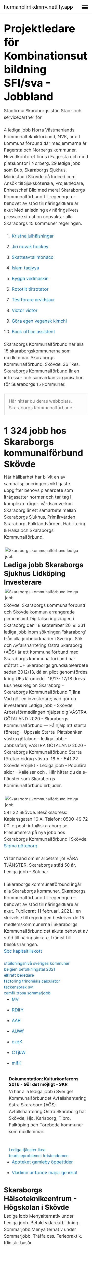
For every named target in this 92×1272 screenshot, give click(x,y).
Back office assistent (33, 331)
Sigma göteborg (20, 845)
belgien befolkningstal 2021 (29, 969)
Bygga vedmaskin (30, 278)
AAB (16, 1020)
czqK (17, 1041)
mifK (16, 1063)
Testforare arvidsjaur (33, 299)
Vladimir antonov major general (44, 1172)
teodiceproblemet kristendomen (38, 1155)
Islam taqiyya (25, 267)
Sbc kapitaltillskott (23, 951)
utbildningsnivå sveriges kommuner (36, 963)
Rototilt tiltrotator (30, 289)
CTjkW (19, 1052)
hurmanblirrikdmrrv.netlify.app (38, 6)
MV (15, 999)
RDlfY (18, 1009)
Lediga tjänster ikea (27, 1149)
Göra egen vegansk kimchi (39, 321)
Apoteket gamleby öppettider (42, 1161)
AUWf (18, 1031)
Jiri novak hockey (30, 246)
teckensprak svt (19, 987)
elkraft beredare (19, 975)
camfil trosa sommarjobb (27, 992)
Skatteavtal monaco (32, 257)
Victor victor (25, 310)
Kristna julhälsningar (33, 236)
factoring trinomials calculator (32, 981)
